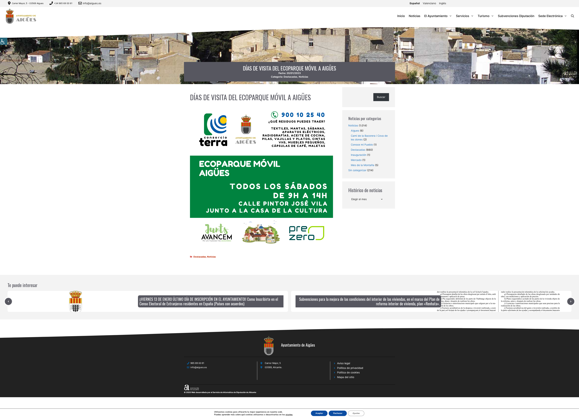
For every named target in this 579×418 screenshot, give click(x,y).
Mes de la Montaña (362, 165)
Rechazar (337, 413)
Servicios (462, 16)
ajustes (289, 414)
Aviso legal (343, 363)
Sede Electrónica (550, 16)
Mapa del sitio (345, 377)
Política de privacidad (350, 367)
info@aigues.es (92, 3)
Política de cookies (348, 372)
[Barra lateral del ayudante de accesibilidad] (3, 41)
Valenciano (429, 3)
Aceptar (319, 413)
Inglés (442, 3)
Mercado (356, 160)
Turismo (483, 16)
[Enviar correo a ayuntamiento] (80, 3)
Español (415, 3)
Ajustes (356, 413)
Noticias (414, 16)
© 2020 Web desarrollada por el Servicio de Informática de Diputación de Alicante (220, 392)
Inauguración (358, 154)
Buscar (381, 97)
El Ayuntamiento (436, 16)
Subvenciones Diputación (516, 16)
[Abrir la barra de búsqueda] (572, 16)
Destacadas (290, 76)
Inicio (401, 16)
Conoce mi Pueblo (362, 144)
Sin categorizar (357, 170)
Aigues (355, 130)
